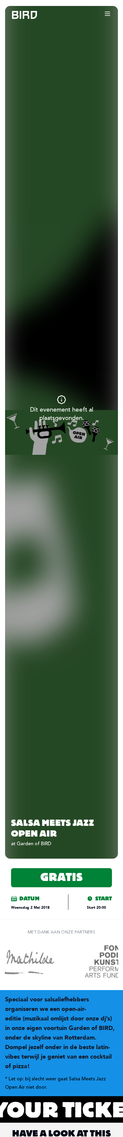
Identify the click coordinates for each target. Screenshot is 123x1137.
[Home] (18, 15)
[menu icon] (107, 13)
